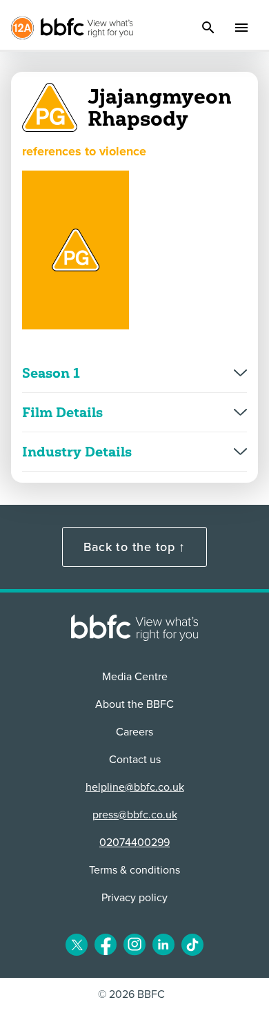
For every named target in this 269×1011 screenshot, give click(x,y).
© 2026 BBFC (131, 994)
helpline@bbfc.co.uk (135, 787)
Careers (134, 732)
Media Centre (135, 677)
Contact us (135, 760)
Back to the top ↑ (134, 547)
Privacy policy (134, 898)
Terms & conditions (134, 870)
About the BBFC (134, 704)
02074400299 (134, 842)
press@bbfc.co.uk (134, 815)
